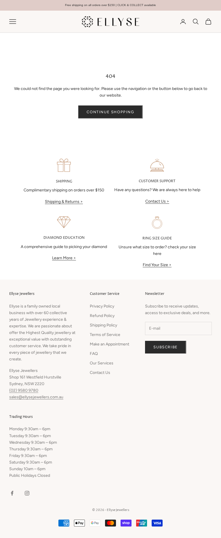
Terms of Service (105, 334)
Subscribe (165, 347)
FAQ (94, 353)
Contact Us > (157, 201)
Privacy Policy (102, 306)
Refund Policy (102, 315)
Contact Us (100, 372)
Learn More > (64, 257)
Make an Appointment (109, 344)
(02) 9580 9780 (23, 390)
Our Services (101, 363)
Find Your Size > (157, 264)
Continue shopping (110, 112)
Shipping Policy (103, 325)
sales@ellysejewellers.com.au (36, 397)
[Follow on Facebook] (12, 493)
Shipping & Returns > (64, 201)
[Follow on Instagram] (27, 493)
